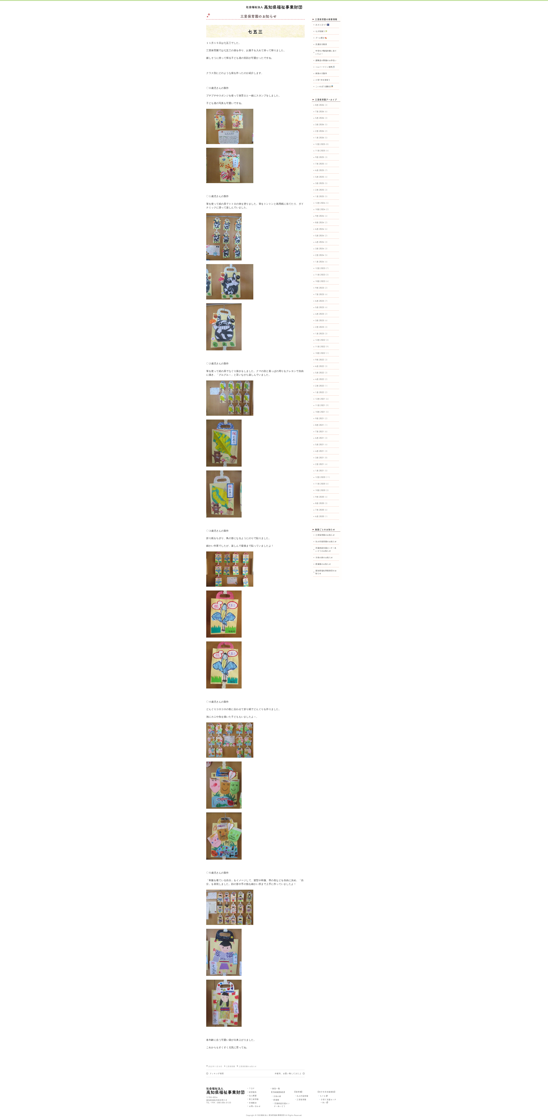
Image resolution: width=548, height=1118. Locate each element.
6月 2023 (319, 301)
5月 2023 (319, 307)
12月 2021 (320, 399)
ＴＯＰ (252, 1088)
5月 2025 (319, 177)
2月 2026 (319, 131)
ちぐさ (323, 1096)
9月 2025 (319, 157)
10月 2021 (320, 412)
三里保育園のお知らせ (248, 1066)
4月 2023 (319, 314)
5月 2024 (319, 236)
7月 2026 (319, 112)
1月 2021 (319, 471)
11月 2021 (320, 405)
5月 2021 (319, 444)
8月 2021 (319, 425)
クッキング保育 (217, 1074)
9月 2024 (319, 216)
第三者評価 (254, 1099)
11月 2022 (320, 347)
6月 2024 (319, 229)
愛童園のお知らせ (323, 564)
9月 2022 (319, 360)
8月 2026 (319, 105)
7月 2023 (319, 294)
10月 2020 (320, 490)
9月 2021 (319, 418)
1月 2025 (319, 196)
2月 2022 (319, 386)
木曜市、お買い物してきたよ (288, 1074)
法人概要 (253, 1096)
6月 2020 (319, 516)
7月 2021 (319, 432)
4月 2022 (319, 379)
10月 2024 (320, 209)
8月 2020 (319, 503)
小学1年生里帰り (322, 80)
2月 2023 (319, 327)
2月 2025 (319, 190)
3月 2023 (319, 320)
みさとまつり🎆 (322, 25)
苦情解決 (253, 1103)
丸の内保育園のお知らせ (326, 541)
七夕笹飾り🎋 (321, 31)
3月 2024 (319, 249)
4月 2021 (319, 451)
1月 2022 (319, 392)
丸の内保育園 (302, 1096)
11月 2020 (320, 484)
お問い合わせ (254, 1106)
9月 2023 (319, 288)
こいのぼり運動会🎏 (324, 86)
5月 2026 (319, 118)
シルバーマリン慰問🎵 (325, 67)
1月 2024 (319, 262)
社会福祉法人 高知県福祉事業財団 (271, 1115)
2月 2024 (319, 255)
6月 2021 (319, 438)
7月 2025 (319, 164)
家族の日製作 (321, 73)
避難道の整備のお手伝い (326, 60)
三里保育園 (230, 1066)
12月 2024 (320, 203)
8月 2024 (319, 222)
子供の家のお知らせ (324, 557)
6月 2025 (319, 170)
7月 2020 (319, 510)
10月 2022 (320, 353)
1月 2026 (319, 138)
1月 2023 (319, 334)
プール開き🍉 (321, 38)
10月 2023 (320, 281)
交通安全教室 (321, 44)
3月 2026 (319, 124)
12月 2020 (320, 477)
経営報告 (253, 1092)
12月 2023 (320, 268)
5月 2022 (319, 373)
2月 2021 (319, 464)
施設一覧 (276, 1088)
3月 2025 (319, 183)
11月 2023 (320, 275)
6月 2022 (319, 366)
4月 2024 (319, 242)
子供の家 (277, 1096)
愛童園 (276, 1100)
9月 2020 (319, 497)
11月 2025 (320, 151)
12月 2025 (320, 144)
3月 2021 (319, 458)
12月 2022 (320, 340)
